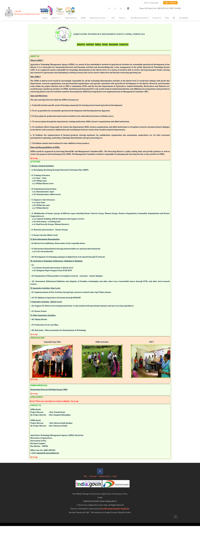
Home (45, 18)
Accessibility (183, 18)
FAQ (85, 476)
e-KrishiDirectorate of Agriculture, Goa (27, 12)
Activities (90, 44)
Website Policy (104, 476)
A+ (121, 8)
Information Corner (97, 18)
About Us (55, 18)
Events (105, 44)
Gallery (98, 44)
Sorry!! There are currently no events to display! (50, 401)
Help (167, 18)
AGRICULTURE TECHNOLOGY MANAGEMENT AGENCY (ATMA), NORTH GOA (109, 34)
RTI (113, 18)
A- (109, 8)
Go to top (34, 158)
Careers (121, 18)
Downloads (113, 44)
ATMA (83, 18)
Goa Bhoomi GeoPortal (139, 18)
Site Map (93, 476)
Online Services (71, 18)
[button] (34, 358)
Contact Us (157, 18)
